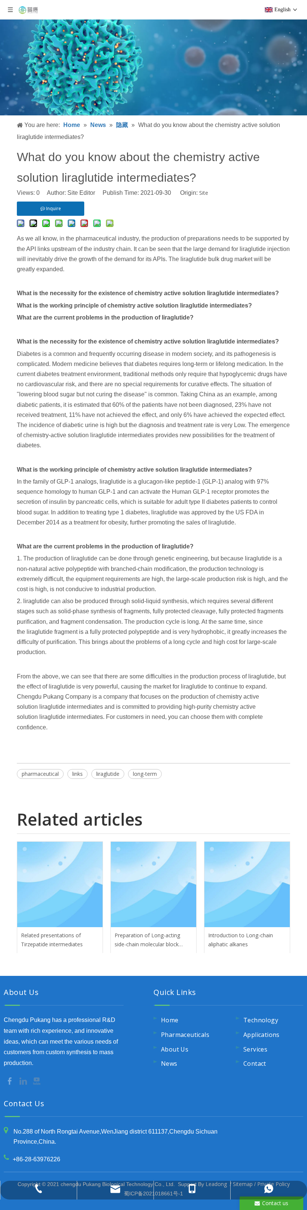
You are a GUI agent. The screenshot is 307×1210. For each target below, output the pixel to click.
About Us (174, 1049)
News (169, 1063)
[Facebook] (10, 1080)
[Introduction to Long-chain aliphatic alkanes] (247, 884)
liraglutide (107, 773)
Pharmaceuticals (185, 1035)
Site (203, 192)
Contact (254, 1063)
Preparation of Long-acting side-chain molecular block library (147, 940)
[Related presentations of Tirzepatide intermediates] (60, 884)
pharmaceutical (40, 773)
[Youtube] (37, 1080)
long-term (145, 773)
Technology (260, 1020)
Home (170, 1020)
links (77, 773)
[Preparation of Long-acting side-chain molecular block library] (153, 884)
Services (255, 1049)
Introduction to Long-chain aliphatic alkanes (240, 940)
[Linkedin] (24, 1080)
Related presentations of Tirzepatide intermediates (52, 940)
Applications (261, 1035)
